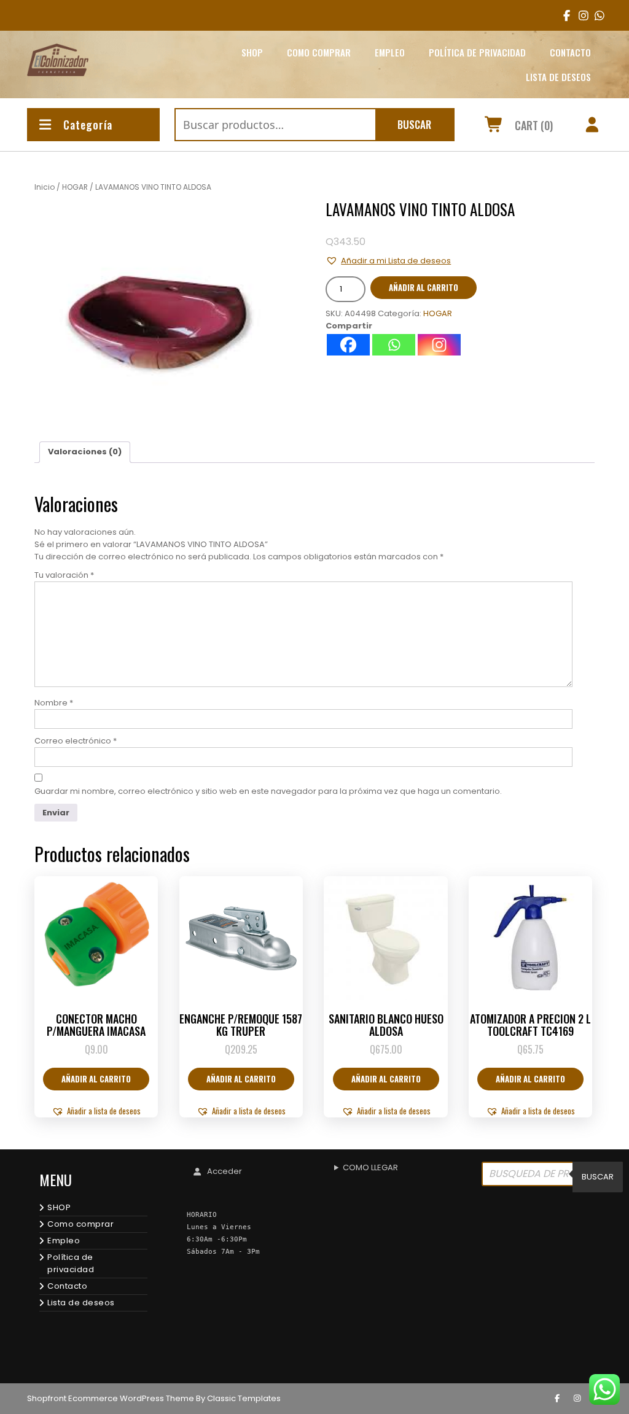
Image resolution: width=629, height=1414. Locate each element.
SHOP (252, 52)
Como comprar (319, 52)
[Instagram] (439, 344)
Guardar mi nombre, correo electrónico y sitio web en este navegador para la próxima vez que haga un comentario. (268, 791)
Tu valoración (64, 575)
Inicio (44, 187)
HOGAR (75, 187)
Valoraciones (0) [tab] (85, 451)
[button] (388, 260)
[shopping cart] (494, 126)
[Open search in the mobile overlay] (552, 1177)
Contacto (570, 52)
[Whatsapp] (393, 344)
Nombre (53, 703)
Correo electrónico (75, 741)
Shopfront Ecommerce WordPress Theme (110, 1398)
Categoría (87, 125)
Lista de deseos (558, 77)
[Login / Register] (592, 126)
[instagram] (579, 15)
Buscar (414, 124)
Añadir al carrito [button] (96, 1079)
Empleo (390, 52)
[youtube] (595, 15)
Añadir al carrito (423, 287)
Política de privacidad (477, 52)
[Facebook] (348, 344)
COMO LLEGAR (370, 1167)
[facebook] (564, 15)
